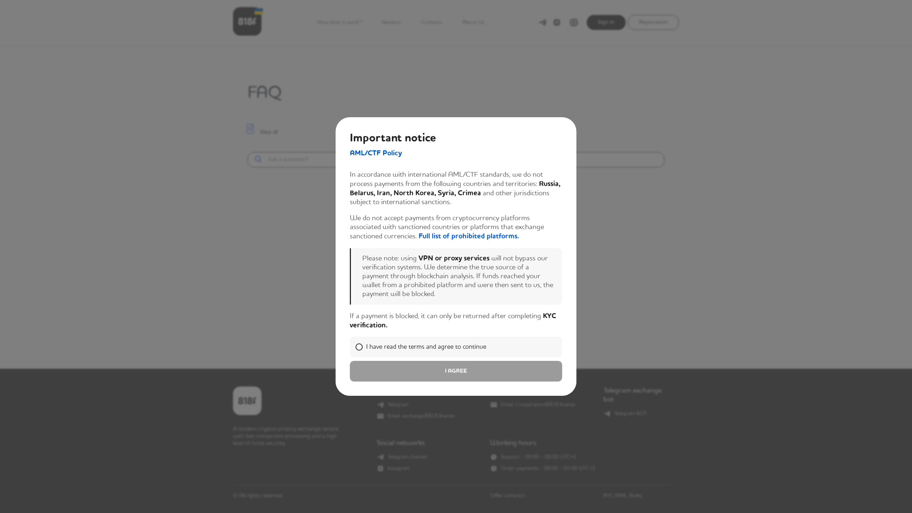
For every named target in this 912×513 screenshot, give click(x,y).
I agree (456, 371)
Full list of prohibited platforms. (469, 236)
